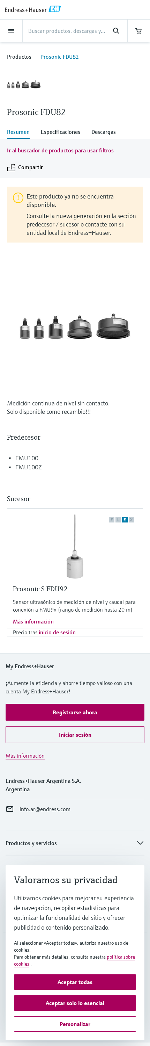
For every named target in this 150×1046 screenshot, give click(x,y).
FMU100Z (28, 467)
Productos (19, 56)
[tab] (21, 132)
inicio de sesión (57, 632)
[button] (75, 712)
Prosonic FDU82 (59, 56)
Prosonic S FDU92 (40, 589)
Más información (33, 621)
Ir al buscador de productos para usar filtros (60, 150)
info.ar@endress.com (45, 809)
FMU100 (26, 458)
